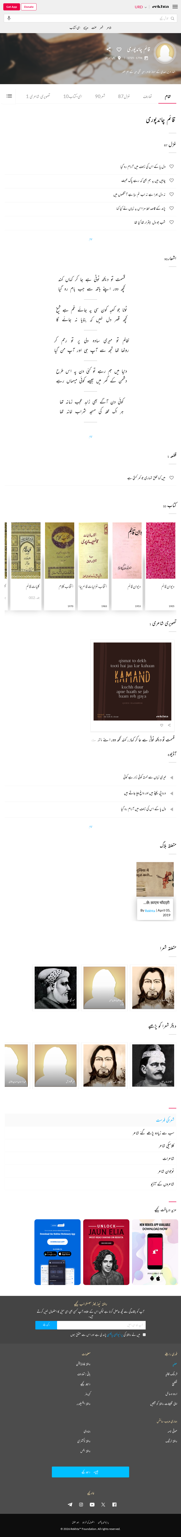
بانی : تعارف (83, 1374)
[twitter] (103, 1504)
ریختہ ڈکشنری (83, 1441)
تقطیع (174, 1384)
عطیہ (175, 1364)
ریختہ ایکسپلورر (83, 1404)
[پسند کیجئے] (119, 49)
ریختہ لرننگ (171, 1441)
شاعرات (168, 1158)
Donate (28, 7)
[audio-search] (9, 18)
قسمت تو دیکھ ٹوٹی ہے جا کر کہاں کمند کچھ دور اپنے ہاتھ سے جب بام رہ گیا (121, 739)
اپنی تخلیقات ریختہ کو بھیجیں (163, 1404)
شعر (100, 96)
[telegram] (70, 1504)
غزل (124, 96)
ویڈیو (85, 27)
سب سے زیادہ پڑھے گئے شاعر (153, 1133)
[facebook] (114, 1504)
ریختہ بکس (85, 1451)
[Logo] (160, 7)
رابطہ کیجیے (85, 1384)
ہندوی (87, 1431)
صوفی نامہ (172, 1431)
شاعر (109, 27)
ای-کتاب (72, 96)
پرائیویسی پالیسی (115, 1334)
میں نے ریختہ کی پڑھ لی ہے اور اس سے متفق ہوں (105, 1334)
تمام (168, 96)
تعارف (147, 96)
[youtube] (92, 1504)
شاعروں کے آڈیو (162, 1184)
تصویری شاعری (38, 96)
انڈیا (106, 57)
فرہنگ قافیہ (171, 1374)
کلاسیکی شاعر (166, 1145)
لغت (93, 27)
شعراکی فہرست (165, 1120)
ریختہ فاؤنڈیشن (83, 1364)
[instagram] (81, 1504)
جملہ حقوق (75, 1522)
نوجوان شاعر (166, 1171)
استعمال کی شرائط (88, 1522)
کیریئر (87, 1394)
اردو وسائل (171, 1394)
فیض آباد (112, 57)
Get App (11, 7)
